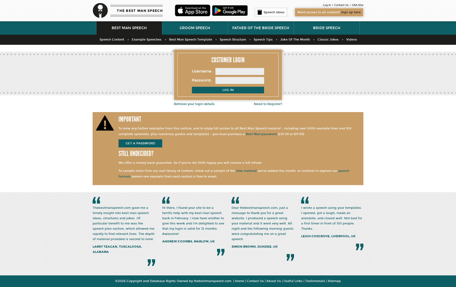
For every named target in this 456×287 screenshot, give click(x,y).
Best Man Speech (129, 28)
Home (239, 281)
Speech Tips (263, 39)
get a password (140, 143)
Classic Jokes (328, 39)
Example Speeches (147, 39)
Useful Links (293, 281)
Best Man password (261, 134)
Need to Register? (268, 104)
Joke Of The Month (295, 39)
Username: (202, 71)
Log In (327, 5)
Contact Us (341, 5)
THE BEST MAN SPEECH (140, 11)
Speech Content (112, 39)
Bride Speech (326, 28)
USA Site (357, 5)
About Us (273, 281)
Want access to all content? (329, 12)
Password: (202, 80)
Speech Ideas (274, 12)
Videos (351, 39)
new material (246, 171)
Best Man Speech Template (190, 39)
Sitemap (334, 281)
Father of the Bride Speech (260, 28)
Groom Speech (195, 28)
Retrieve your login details (194, 104)
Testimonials (315, 281)
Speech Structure (233, 39)
